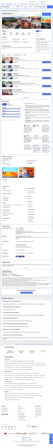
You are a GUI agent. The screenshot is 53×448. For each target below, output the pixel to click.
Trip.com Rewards (38, 409)
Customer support (4, 408)
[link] (32, 2)
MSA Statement (21, 418)
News (19, 409)
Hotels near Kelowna (19, 389)
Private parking (5, 207)
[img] (11, 23)
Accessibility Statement (22, 416)
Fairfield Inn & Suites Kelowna (29, 397)
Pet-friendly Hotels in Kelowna (10, 379)
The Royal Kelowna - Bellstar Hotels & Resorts (12, 369)
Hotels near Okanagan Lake (22, 383)
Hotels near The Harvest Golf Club (10, 389)
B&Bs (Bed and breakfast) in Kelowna (39, 375)
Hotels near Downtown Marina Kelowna (11, 387)
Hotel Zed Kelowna (7, 13)
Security (36, 416)
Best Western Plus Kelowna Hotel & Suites (11, 365)
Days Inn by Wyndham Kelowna (29, 363)
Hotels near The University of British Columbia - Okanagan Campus (15, 385)
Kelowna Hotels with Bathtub (9, 375)
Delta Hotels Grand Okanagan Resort (10, 393)
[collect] (51, 435)
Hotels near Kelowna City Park (32, 383)
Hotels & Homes (9, 3)
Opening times (5, 198)
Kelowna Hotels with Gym (9, 373)
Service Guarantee (4, 409)
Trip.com (17, 344)
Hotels (20, 344)
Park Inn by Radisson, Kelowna (9, 367)
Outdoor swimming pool (31, 160)
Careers (19, 411)
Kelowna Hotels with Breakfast (28, 377)
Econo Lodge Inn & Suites (23, 365)
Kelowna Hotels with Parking (29, 379)
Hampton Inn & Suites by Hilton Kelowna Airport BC (23, 367)
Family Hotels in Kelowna (9, 377)
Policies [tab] (24, 54)
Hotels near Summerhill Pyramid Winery (11, 383)
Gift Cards (37, 3)
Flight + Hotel (31, 3)
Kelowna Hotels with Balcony (19, 375)
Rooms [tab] (3, 54)
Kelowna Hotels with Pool (18, 377)
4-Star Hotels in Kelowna (18, 373)
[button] (37, 2)
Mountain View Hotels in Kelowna (38, 377)
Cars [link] (18, 3)
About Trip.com (20, 408)
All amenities (4, 43)
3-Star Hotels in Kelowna (27, 373)
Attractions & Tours (23, 3)
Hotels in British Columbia (33, 344)
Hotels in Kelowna (41, 344)
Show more (4, 48)
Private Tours (43, 3)
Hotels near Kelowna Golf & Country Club (35, 387)
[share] (51, 438)
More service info (4, 411)
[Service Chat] (51, 442)
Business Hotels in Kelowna (19, 379)
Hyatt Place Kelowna (31, 365)
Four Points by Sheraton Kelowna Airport (26, 369)
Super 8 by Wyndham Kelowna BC (41, 365)
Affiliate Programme (38, 411)
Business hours (5, 200)
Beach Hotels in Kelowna (35, 373)
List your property (38, 413)
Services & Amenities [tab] (17, 54)
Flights (3, 3)
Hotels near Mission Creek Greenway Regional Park (35, 385)
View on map (38, 51)
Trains (15, 3)
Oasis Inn (43, 363)
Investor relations (38, 408)
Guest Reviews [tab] (9, 54)
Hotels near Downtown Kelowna (23, 387)
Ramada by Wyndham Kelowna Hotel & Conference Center (14, 363)
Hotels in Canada (25, 344)
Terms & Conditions (21, 413)
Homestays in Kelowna (28, 375)
